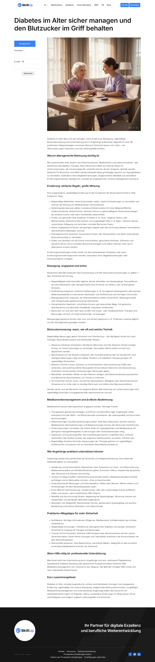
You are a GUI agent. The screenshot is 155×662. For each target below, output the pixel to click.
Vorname (18, 50)
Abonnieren (28, 73)
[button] (78, 654)
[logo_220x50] (25, 4)
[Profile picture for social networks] (24, 621)
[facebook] (130, 654)
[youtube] (134, 654)
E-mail (17, 62)
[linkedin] (139, 654)
